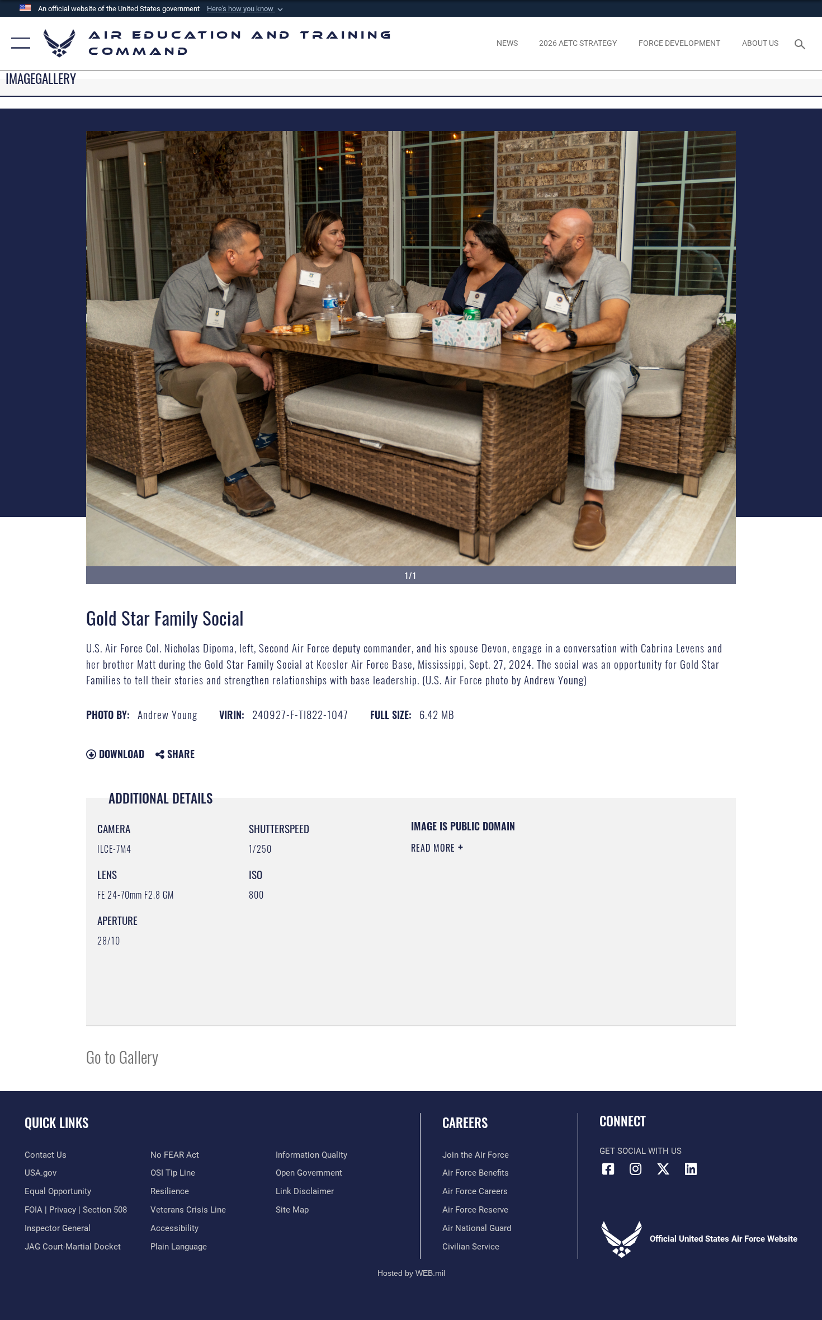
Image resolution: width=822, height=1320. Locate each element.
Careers (465, 1122)
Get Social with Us (640, 1151)
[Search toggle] (801, 43)
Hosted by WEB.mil (411, 1273)
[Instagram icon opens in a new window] (635, 1169)
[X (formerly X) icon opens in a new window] (663, 1169)
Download (120, 753)
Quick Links (56, 1122)
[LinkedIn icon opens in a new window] (690, 1169)
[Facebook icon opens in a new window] (607, 1169)
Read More (434, 847)
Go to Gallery (122, 1056)
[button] (246, 9)
